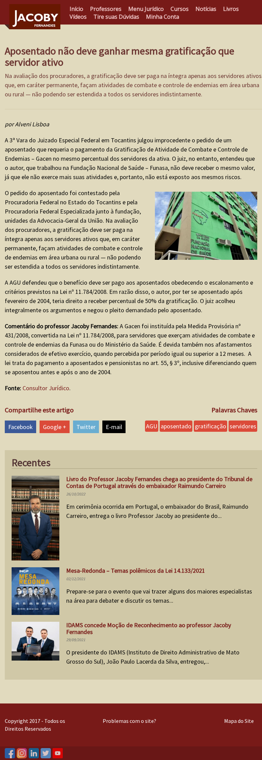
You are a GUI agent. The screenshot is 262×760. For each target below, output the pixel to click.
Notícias (205, 9)
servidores (243, 426)
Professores (105, 9)
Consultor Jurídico (46, 388)
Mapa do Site (239, 720)
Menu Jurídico (146, 9)
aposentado (176, 426)
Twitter (86, 427)
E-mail (114, 427)
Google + (54, 427)
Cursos (180, 9)
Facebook (20, 427)
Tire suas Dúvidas (116, 16)
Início (76, 9)
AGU (151, 426)
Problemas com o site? (129, 720)
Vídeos (78, 16)
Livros (231, 9)
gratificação (210, 426)
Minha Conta (162, 16)
